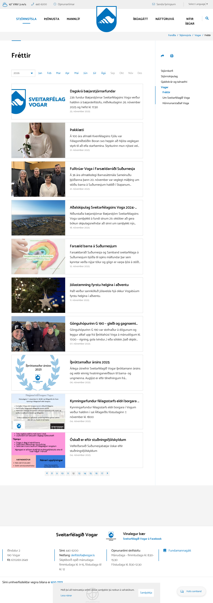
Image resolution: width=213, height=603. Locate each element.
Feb (49, 73)
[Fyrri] (47, 473)
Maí (76, 73)
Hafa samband (193, 591)
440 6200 (41, 4)
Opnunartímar (66, 4)
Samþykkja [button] (146, 593)
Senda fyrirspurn (166, 4)
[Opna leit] (207, 18)
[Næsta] (107, 473)
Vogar (198, 35)
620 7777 (57, 582)
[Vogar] (106, 19)
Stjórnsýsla (185, 35)
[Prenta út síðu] (171, 56)
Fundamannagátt (180, 550)
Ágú (103, 73)
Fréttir (208, 35)
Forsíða (172, 35)
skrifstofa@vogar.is (83, 555)
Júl (94, 73)
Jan (40, 73)
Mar (58, 73)
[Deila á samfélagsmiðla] (163, 56)
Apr (67, 73)
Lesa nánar (66, 595)
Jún (85, 73)
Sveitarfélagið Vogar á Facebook (142, 539)
